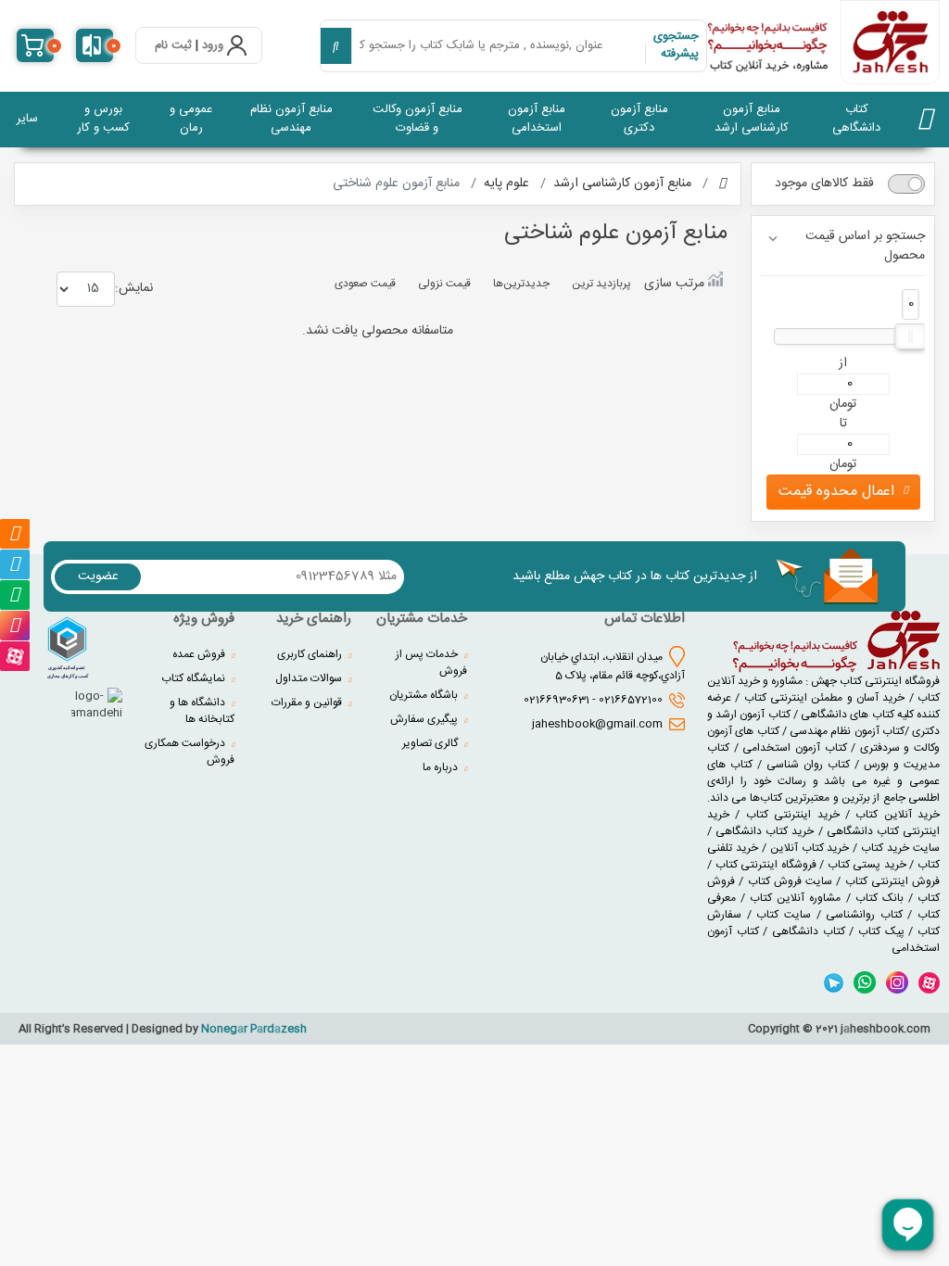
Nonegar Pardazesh (254, 1028)
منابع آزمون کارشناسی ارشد (752, 118)
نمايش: (134, 287)
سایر (27, 118)
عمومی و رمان (191, 118)
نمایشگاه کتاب (194, 678)
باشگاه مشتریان (425, 695)
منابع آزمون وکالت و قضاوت (417, 118)
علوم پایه (506, 183)
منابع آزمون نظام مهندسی (291, 118)
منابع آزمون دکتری (639, 118)
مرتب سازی (674, 283)
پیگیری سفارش (425, 719)
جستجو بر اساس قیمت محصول (865, 247)
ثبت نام (173, 46)
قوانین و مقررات (308, 702)
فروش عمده (200, 654)
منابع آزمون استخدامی (536, 118)
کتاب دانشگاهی (856, 118)
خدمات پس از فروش (431, 662)
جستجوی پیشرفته (676, 45)
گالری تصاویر (431, 743)
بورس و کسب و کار (103, 118)
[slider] (911, 336)
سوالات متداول (310, 678)
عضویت (98, 576)
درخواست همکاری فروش (189, 751)
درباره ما (442, 767)
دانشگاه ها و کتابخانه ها (202, 710)
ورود (212, 46)
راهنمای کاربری (311, 654)
